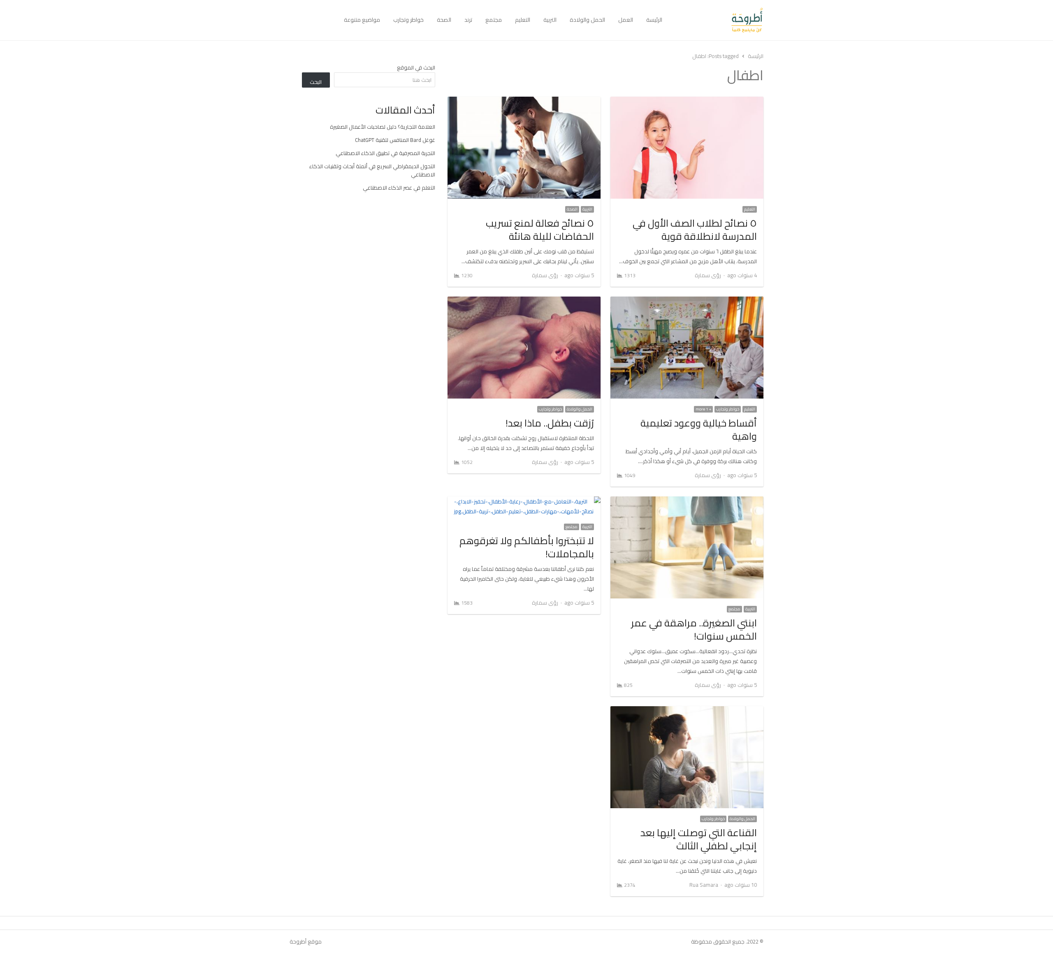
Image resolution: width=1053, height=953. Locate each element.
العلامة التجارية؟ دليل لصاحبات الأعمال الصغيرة (382, 127)
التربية (550, 19)
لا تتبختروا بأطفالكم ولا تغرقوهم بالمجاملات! (526, 547)
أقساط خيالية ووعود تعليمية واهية (698, 429)
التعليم (522, 19)
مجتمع (493, 19)
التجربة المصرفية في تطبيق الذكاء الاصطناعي (385, 153)
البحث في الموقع (416, 67)
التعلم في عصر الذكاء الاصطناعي (399, 187)
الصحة (444, 19)
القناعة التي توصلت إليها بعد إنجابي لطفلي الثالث (698, 839)
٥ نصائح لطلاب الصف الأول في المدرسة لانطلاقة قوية (695, 230)
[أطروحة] (716, 20)
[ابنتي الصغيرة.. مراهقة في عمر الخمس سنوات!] (686, 501)
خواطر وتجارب (408, 19)
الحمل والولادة (587, 19)
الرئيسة (654, 19)
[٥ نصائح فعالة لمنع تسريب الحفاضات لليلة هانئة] (524, 102)
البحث (316, 82)
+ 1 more (703, 409)
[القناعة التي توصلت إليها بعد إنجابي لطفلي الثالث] (686, 711)
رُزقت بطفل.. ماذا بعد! (550, 423)
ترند (468, 19)
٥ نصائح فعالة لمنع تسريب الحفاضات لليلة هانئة (540, 230)
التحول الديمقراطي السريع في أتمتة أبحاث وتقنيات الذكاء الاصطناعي (372, 170)
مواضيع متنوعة (362, 19)
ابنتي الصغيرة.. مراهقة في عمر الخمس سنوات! (694, 629)
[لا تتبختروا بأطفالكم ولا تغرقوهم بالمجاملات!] (524, 501)
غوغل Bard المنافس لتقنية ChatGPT (395, 140)
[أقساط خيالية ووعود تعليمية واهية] (686, 301)
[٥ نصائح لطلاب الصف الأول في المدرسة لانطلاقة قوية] (686, 102)
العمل (625, 19)
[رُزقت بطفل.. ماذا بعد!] (524, 301)
